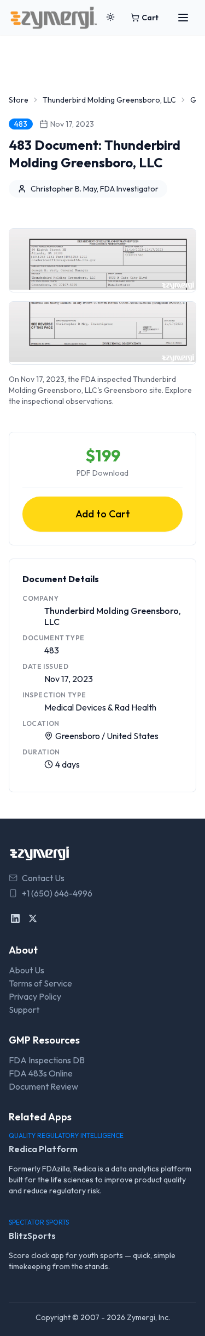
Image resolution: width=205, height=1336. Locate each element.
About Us (26, 970)
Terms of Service (40, 983)
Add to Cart (102, 514)
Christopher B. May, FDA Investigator (95, 189)
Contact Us (43, 877)
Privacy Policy (35, 996)
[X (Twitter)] (32, 918)
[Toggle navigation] (183, 17)
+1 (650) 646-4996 (57, 893)
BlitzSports (32, 1235)
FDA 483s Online (41, 1073)
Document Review (43, 1086)
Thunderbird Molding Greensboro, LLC (109, 100)
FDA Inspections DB (47, 1060)
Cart (150, 17)
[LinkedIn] (15, 918)
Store (18, 100)
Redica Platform (43, 1148)
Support (24, 1009)
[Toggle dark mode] (110, 17)
